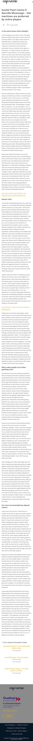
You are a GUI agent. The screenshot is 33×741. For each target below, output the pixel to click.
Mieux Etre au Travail (11, 731)
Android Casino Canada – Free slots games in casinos (16, 670)
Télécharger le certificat (10, 711)
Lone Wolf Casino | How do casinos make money (16, 658)
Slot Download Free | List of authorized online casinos (16, 647)
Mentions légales (22, 731)
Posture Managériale (10, 725)
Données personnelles (17, 734)
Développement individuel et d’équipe (16, 728)
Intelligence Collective (22, 725)
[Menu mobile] (32, 2)
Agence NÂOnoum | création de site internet (20, 738)
